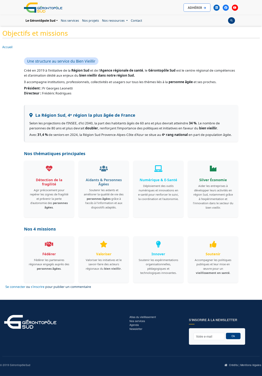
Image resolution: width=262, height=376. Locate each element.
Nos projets (90, 20)
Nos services (70, 20)
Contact (136, 20)
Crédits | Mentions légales (245, 365)
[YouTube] (235, 8)
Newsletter (135, 329)
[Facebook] (226, 8)
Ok (233, 336)
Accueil (7, 47)
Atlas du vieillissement (142, 317)
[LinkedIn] (216, 8)
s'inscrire (37, 286)
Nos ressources (113, 20)
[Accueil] (226, 365)
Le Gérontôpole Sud (40, 20)
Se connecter (15, 286)
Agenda (134, 325)
